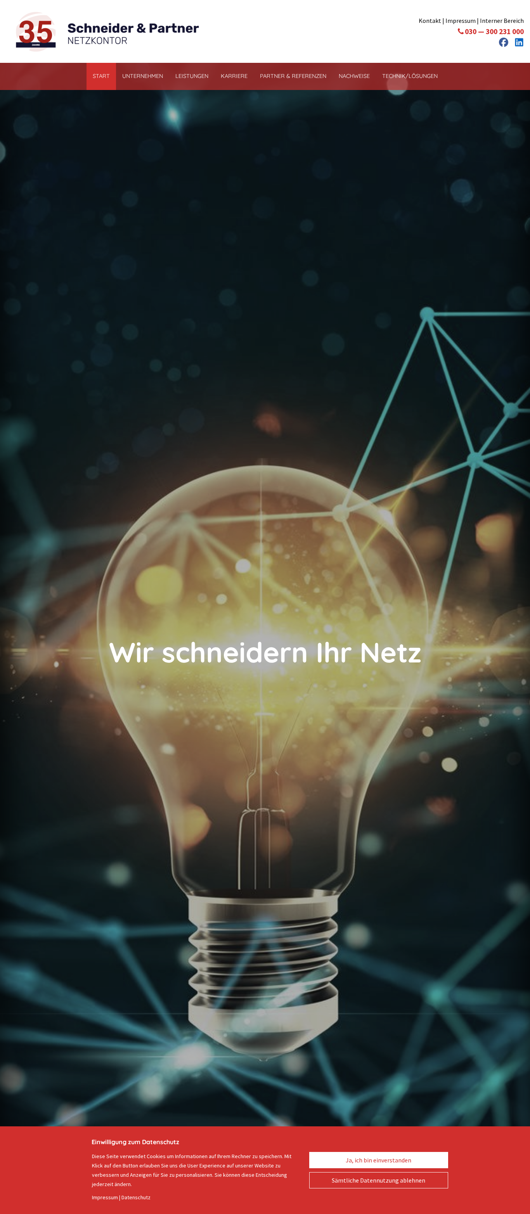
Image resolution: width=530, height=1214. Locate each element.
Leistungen (191, 76)
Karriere (234, 76)
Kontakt (430, 20)
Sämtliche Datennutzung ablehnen (378, 1180)
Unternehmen (142, 76)
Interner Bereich (502, 20)
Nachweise (354, 76)
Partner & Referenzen (293, 76)
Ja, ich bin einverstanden (378, 1160)
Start (101, 76)
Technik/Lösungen (410, 76)
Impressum (460, 20)
